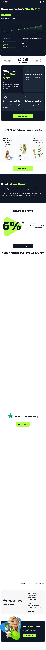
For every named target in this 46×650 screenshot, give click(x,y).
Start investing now (28, 635)
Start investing (5, 14)
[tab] (21, 583)
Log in (38, 1)
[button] (35, 593)
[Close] (43, 1)
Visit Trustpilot (22, 424)
